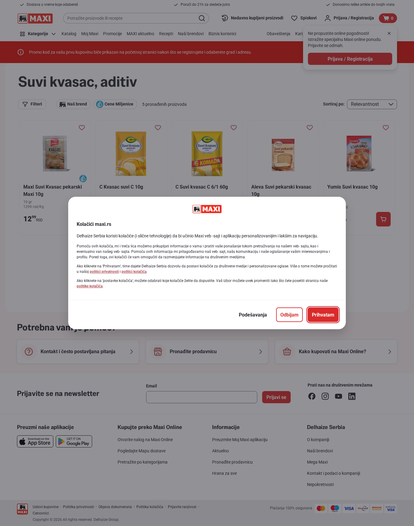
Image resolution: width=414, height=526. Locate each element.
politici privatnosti (104, 272)
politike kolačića (89, 286)
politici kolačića (134, 272)
